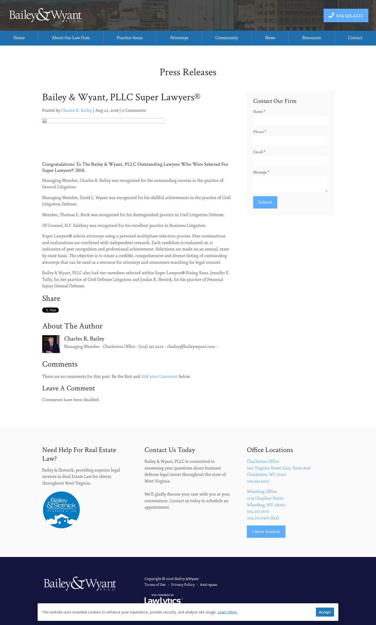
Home (19, 37)
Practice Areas (130, 37)
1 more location (266, 531)
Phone (259, 132)
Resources (311, 37)
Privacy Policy (183, 585)
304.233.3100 (258, 511)
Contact (355, 37)
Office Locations (270, 450)
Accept (325, 612)
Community (226, 37)
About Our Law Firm (71, 37)
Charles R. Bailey (76, 110)
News (270, 37)
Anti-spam (208, 585)
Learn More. (227, 612)
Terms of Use (155, 585)
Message (261, 172)
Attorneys (179, 37)
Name (259, 111)
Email (259, 152)
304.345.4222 (349, 15)
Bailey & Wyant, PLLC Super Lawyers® (121, 97)
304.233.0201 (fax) (263, 518)
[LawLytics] (164, 600)
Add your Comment (159, 376)
